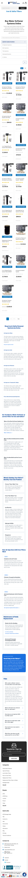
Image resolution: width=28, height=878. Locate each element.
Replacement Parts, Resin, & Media (10, 780)
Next (19, 318)
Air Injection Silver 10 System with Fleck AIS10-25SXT (6, 117)
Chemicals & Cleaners (7, 768)
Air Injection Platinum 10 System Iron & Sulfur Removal (7, 88)
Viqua (4, 803)
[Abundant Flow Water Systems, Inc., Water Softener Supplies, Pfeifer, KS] (12, 867)
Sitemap (4, 833)
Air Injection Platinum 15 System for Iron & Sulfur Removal (20, 88)
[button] (24, 874)
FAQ (3, 816)
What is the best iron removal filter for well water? (12, 708)
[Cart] (26, 3)
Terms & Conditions (7, 835)
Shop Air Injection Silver (8, 344)
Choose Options (7, 83)
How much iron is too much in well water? (12, 727)
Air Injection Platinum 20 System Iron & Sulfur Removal (7, 180)
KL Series (4, 57)
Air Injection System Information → (11, 607)
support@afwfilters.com (9, 849)
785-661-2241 (7, 847)
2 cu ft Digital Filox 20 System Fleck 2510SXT (7, 271)
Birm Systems (5, 48)
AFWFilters (5, 796)
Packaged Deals (6, 782)
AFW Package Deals (7, 814)
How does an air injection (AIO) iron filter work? (12, 715)
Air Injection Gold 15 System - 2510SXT (20, 179)
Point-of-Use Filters (7, 775)
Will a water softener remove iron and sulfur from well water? (13, 683)
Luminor (4, 798)
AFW (4, 793)
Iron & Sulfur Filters (7, 773)
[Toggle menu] (3, 3)
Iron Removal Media (9, 631)
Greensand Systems (6, 54)
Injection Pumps (6, 770)
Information (5, 828)
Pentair (4, 800)
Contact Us (5, 819)
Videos (4, 826)
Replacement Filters (7, 777)
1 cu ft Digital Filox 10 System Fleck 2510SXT (7, 147)
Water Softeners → (8, 432)
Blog (3, 830)
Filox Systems (5, 51)
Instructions (5, 823)
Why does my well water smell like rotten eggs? (12, 721)
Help (3, 821)
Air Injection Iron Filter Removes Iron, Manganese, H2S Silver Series (20, 150)
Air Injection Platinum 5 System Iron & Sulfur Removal (21, 239)
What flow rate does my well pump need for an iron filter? (12, 734)
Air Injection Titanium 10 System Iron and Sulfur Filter (6, 302)
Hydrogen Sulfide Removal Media (12, 633)
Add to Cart (7, 236)
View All (4, 784)
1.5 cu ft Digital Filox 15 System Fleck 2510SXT (7, 211)
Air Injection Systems (7, 44)
